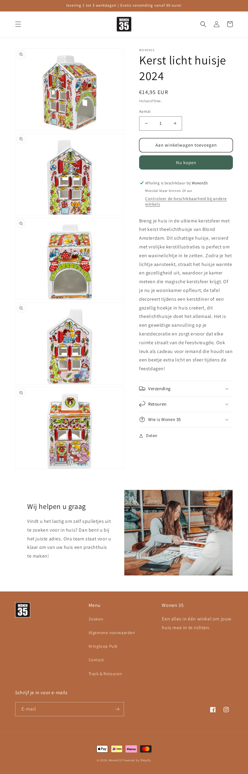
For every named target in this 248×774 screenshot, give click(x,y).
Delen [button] (152, 435)
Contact (96, 659)
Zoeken (96, 619)
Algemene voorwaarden (112, 632)
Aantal (144, 111)
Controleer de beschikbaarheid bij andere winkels (186, 201)
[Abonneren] (117, 709)
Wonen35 (115, 760)
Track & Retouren (105, 673)
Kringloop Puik (103, 646)
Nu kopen (186, 162)
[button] (18, 24)
